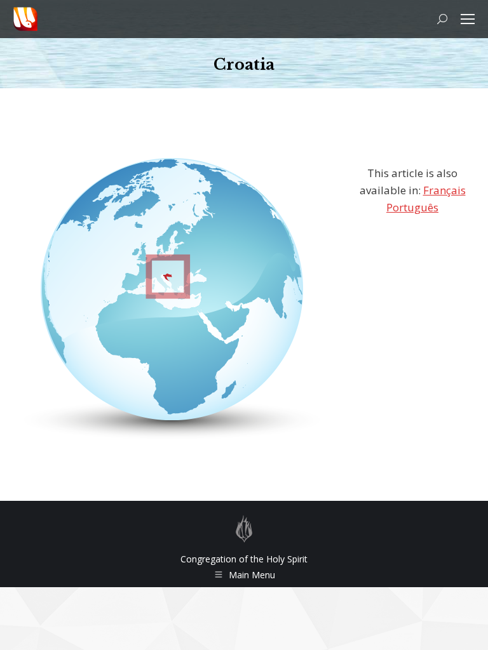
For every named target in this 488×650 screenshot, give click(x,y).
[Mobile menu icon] (467, 19)
